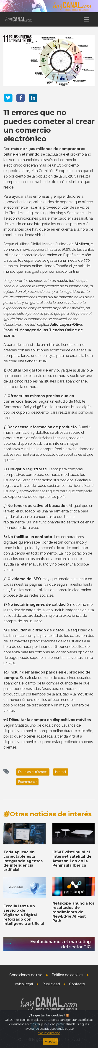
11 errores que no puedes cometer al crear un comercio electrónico (49, 125)
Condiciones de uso (25, 975)
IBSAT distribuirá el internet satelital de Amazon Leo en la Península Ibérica (72, 858)
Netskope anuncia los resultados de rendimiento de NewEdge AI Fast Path (73, 912)
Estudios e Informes (32, 772)
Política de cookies (67, 975)
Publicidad (51, 984)
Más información (49, 1033)
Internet (60, 772)
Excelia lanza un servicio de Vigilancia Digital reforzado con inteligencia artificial (23, 915)
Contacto (77, 984)
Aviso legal (24, 984)
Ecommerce (27, 782)
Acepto (50, 1041)
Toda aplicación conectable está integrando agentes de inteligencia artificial (23, 861)
